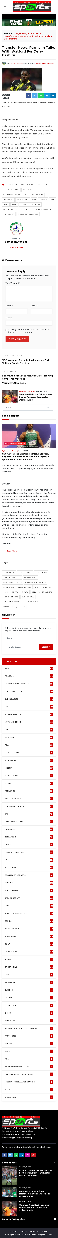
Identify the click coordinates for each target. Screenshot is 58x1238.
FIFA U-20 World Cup (29, 799)
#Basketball (30, 577)
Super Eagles (29, 699)
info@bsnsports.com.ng (20, 1137)
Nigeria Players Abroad (45, 63)
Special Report (29, 898)
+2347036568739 (26, 1134)
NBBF (29, 975)
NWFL (14, 204)
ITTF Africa (28, 1005)
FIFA (29, 745)
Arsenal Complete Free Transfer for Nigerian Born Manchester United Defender (35, 1173)
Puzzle (9, 317)
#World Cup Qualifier (14, 607)
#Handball (9, 587)
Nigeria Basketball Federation (28, 1028)
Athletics (29, 791)
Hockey (29, 998)
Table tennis (29, 890)
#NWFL (25, 592)
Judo (28, 1051)
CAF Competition (30, 691)
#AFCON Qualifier (12, 577)
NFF (34, 199)
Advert (45, 1231)
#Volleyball (28, 597)
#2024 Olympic (25, 572)
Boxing (29, 783)
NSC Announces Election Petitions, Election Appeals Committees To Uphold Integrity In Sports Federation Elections (26, 457)
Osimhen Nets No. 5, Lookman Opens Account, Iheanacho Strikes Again (26, 397)
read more (11, 551)
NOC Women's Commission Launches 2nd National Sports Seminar (25, 359)
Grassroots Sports (33, 195)
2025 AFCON (42, 185)
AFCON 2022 (28, 1097)
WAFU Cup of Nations (29, 913)
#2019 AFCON (9, 572)
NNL (52, 199)
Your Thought (13, 283)
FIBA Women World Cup (28, 1067)
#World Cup (32, 602)
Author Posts (16, 247)
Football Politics (29, 852)
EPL (29, 814)
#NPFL (15, 592)
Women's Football (44, 209)
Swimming (28, 982)
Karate (28, 1044)
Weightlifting (29, 929)
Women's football (29, 714)
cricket (29, 883)
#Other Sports (11, 597)
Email (34, 305)
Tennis (29, 921)
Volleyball (26, 209)
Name (9, 305)
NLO (29, 906)
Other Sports (10, 209)
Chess (28, 1013)
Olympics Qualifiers (30, 204)
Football (30, 676)
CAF (29, 730)
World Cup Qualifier (28, 214)
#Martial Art (24, 587)
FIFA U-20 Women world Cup (28, 1074)
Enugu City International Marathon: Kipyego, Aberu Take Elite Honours (35, 1194)
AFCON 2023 (28, 1036)
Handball (8, 199)
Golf (29, 944)
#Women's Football (13, 602)
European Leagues (29, 806)
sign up (46, 647)
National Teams (29, 722)
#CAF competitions (13, 582)
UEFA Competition (29, 822)
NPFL (6, 204)
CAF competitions (12, 195)
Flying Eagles (29, 776)
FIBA (28, 1059)
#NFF (37, 587)
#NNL (6, 592)
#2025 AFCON (41, 572)
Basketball (28, 190)
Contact (14, 1231)
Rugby (29, 959)
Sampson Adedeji (16, 63)
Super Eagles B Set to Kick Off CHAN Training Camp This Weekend (27, 375)
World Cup (9, 214)
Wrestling (29, 936)
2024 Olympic (27, 185)
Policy (24, 1231)
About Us (34, 1231)
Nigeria (43, 199)
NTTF (28, 1090)
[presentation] (22, 647)
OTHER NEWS (29, 967)
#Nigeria (47, 587)
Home (9, 33)
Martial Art (23, 199)
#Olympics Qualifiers (42, 592)
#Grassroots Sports (35, 582)
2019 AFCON (13, 185)
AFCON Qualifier (11, 190)
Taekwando (28, 1021)
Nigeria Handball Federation (28, 1082)
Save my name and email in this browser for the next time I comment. (29, 330)
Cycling (29, 990)
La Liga (29, 845)
